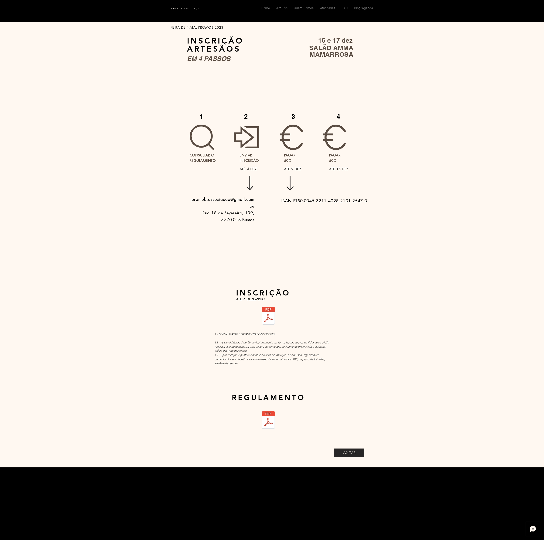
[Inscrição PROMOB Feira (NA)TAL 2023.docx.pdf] (268, 316)
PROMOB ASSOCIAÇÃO (186, 8)
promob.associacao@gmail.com (222, 199)
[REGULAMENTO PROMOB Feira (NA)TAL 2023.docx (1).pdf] (268, 420)
